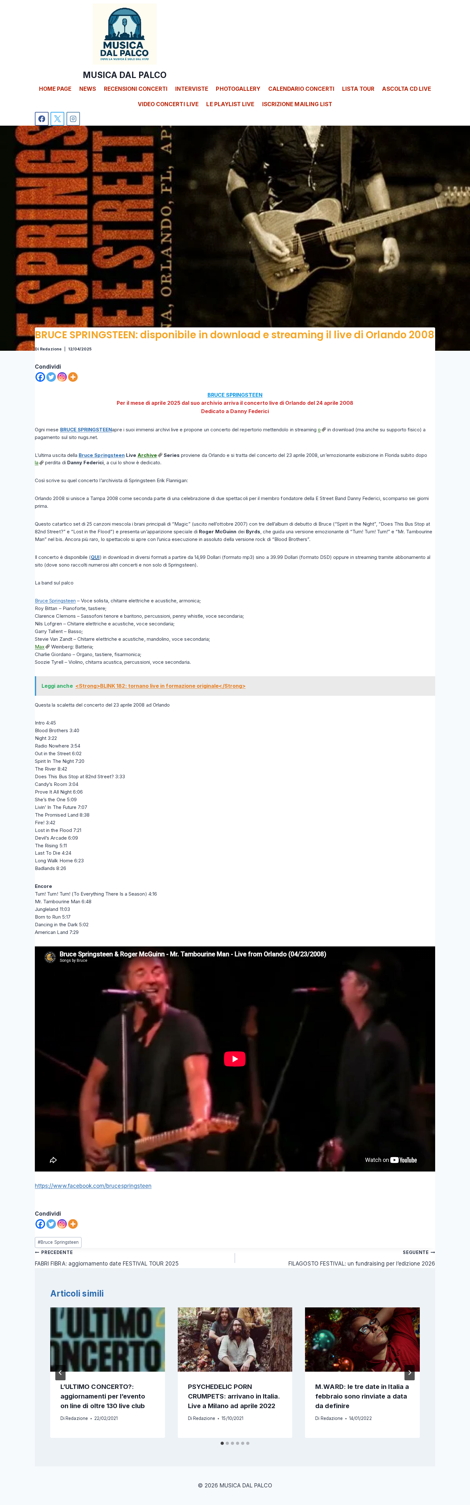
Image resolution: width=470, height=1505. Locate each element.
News (87, 89)
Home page (55, 89)
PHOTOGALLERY (238, 89)
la (36, 462)
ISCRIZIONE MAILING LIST (297, 104)
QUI (95, 557)
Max (39, 647)
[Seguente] (409, 1372)
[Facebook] (42, 119)
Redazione (50, 349)
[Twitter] (51, 377)
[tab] (222, 1443)
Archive (147, 455)
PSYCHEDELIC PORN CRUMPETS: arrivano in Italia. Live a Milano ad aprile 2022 (234, 1396)
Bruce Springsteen (102, 455)
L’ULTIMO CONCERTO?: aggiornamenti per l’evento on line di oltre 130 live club (102, 1396)
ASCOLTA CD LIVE (406, 89)
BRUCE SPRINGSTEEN (235, 395)
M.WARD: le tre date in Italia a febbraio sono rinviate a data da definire (362, 1396)
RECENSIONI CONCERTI (136, 89)
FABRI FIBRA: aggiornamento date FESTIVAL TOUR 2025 (107, 1258)
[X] (57, 119)
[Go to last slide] (60, 1372)
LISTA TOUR (358, 89)
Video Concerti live (168, 104)
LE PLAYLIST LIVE (230, 104)
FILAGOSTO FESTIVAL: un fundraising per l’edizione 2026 (361, 1258)
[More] (73, 377)
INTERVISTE (191, 89)
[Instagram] (73, 119)
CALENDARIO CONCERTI (301, 89)
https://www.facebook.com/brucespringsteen (93, 1186)
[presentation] (107, 1339)
